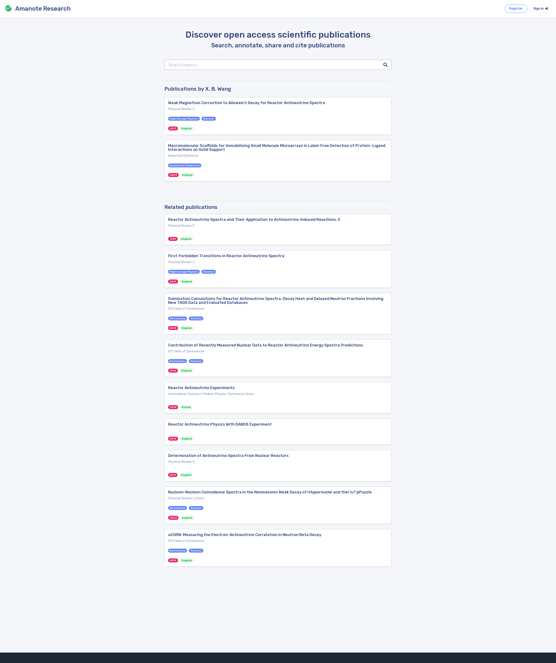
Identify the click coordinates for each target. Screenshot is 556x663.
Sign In (538, 8)
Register (516, 8)
